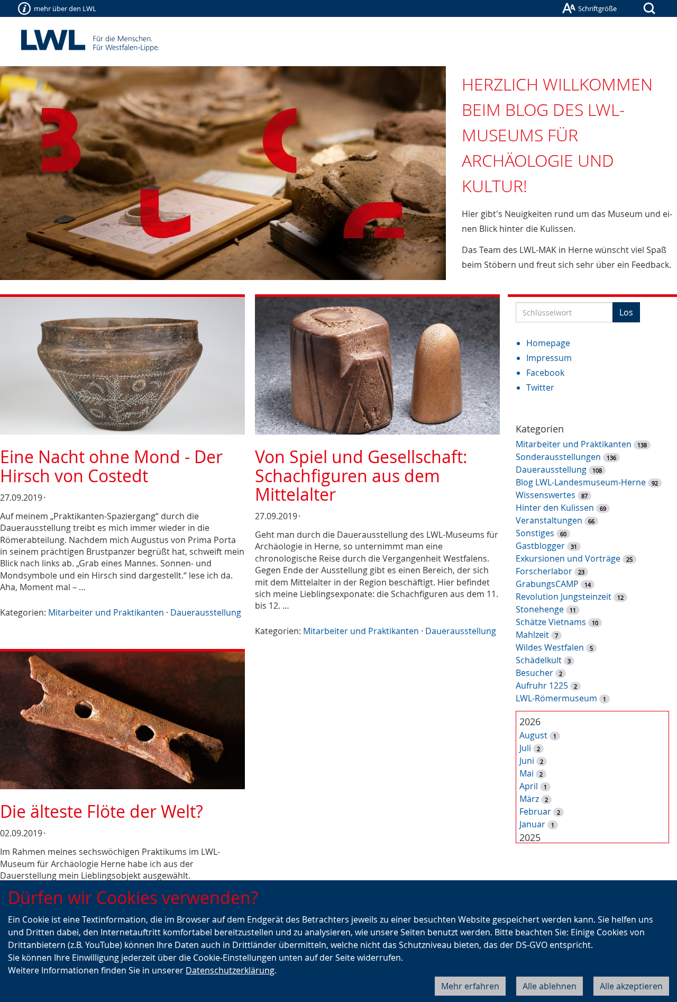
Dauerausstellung (205, 612)
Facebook (545, 372)
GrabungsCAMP (547, 584)
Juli (525, 748)
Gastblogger (540, 546)
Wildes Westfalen (550, 647)
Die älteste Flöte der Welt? (101, 811)
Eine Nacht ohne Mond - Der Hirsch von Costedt (111, 465)
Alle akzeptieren (631, 986)
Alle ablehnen (550, 986)
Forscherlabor (544, 571)
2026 (530, 721)
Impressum (549, 358)
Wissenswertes (545, 495)
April (528, 786)
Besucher (534, 673)
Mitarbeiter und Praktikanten (106, 612)
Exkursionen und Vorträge (568, 558)
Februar (535, 811)
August (533, 735)
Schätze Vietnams (551, 622)
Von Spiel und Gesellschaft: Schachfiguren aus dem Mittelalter (361, 475)
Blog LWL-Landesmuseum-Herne (581, 482)
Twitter (540, 387)
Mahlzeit (532, 634)
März (529, 799)
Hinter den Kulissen (555, 507)
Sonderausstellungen (558, 457)
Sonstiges (535, 533)
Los (626, 312)
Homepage (548, 343)
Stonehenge (540, 609)
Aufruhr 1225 (542, 685)
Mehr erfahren (470, 986)
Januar (532, 824)
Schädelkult (539, 660)
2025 (530, 837)
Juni (526, 760)
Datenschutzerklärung (230, 970)
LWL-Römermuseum (556, 698)
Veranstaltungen (549, 520)
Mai (526, 773)
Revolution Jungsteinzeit (563, 596)
